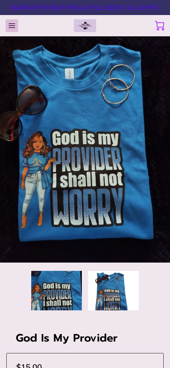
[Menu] (12, 25)
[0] (159, 25)
